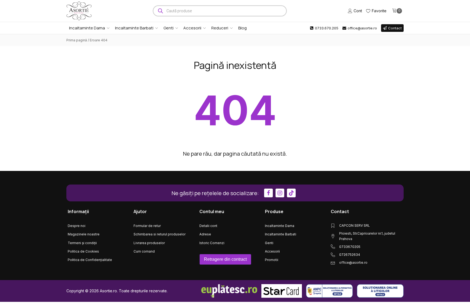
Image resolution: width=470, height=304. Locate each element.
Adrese (205, 234)
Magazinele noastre (84, 234)
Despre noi (76, 226)
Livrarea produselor (149, 243)
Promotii (271, 260)
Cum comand (144, 251)
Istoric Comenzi (211, 243)
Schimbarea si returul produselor (159, 234)
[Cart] (397, 11)
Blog (242, 28)
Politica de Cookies (83, 251)
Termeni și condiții (82, 243)
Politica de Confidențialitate (90, 260)
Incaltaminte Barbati (134, 28)
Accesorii (192, 28)
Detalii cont (208, 226)
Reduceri (219, 28)
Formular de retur (147, 226)
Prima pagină (76, 40)
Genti (168, 28)
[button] (324, 28)
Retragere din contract (225, 259)
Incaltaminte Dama (87, 28)
